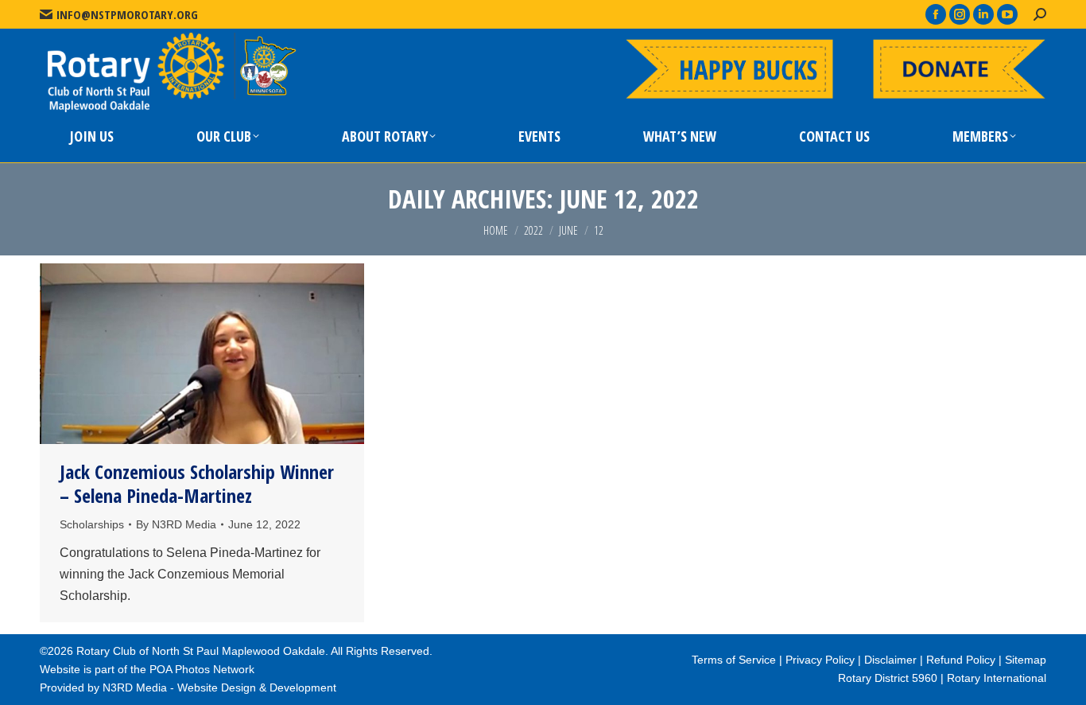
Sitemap (1025, 659)
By (176, 524)
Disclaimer (890, 659)
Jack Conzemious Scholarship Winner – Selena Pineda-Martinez (197, 483)
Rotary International (996, 678)
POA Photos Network (201, 669)
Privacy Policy (820, 659)
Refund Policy (960, 659)
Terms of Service (734, 659)
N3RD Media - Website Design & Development (219, 687)
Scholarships (92, 524)
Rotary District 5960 (887, 678)
